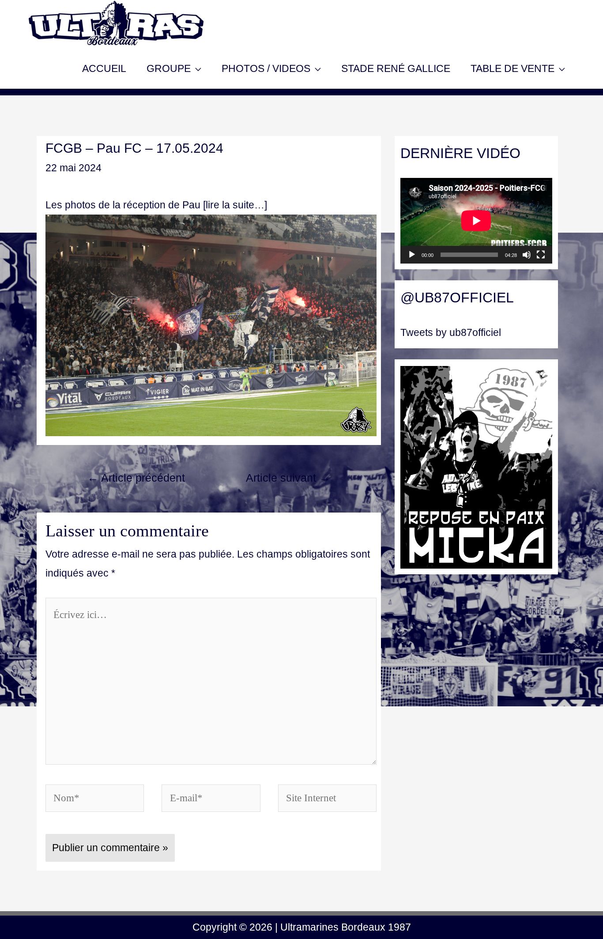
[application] (476, 221)
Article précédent (136, 478)
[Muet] (526, 254)
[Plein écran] (540, 254)
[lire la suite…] (235, 205)
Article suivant (288, 478)
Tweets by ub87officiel (450, 332)
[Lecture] (411, 254)
